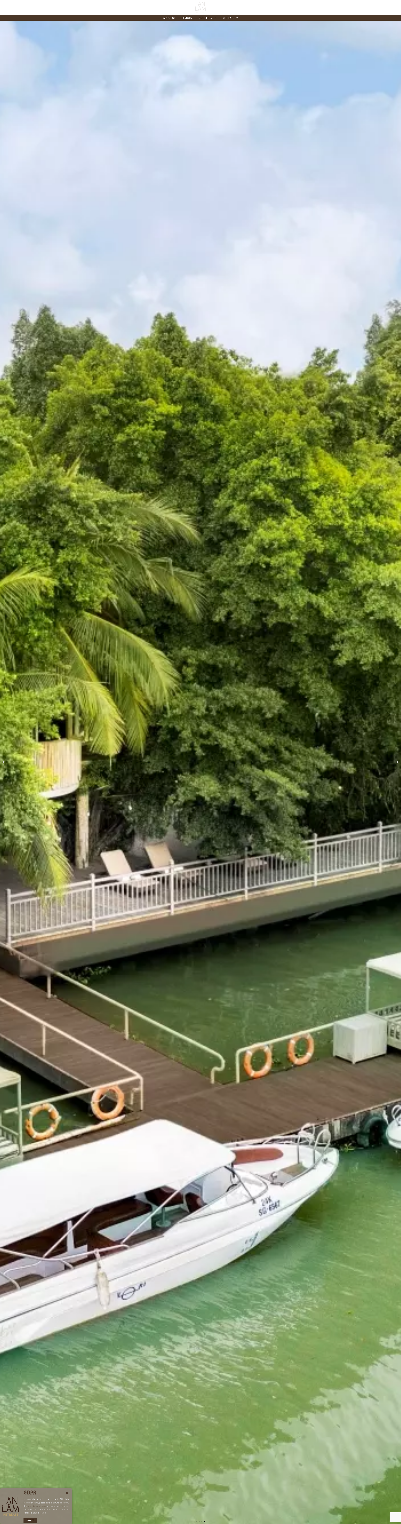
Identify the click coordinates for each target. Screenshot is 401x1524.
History (187, 17)
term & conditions (37, 1506)
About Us (169, 17)
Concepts (205, 17)
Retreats (228, 17)
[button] (3, 762)
